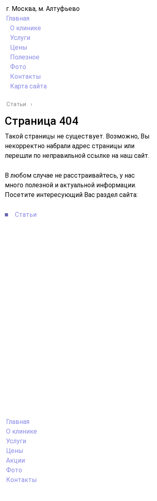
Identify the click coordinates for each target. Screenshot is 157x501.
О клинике (25, 28)
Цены (18, 47)
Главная (17, 18)
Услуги (20, 38)
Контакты (25, 76)
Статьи (26, 214)
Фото (18, 67)
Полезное (24, 57)
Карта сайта (28, 86)
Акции (15, 460)
